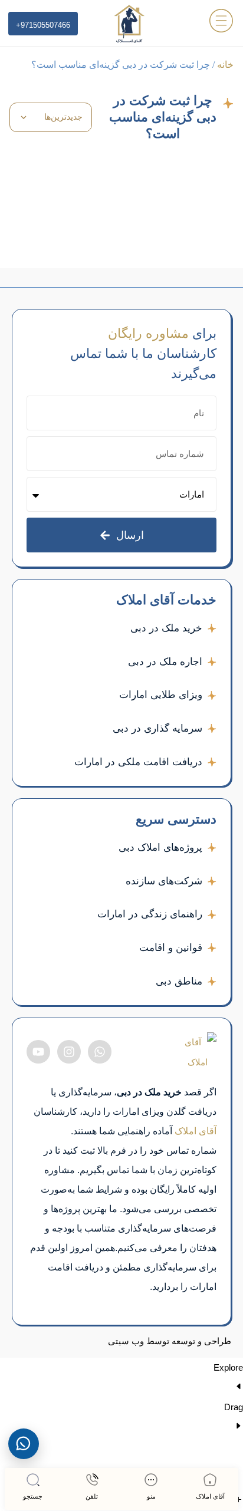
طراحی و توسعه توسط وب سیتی (169, 1341)
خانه (225, 65)
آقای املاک (210, 1496)
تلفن (92, 1496)
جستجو (32, 1496)
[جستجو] (33, 1480)
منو (151, 1496)
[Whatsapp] (99, 1052)
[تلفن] (92, 1480)
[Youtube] (38, 1052)
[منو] (151, 1480)
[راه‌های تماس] (23, 1443)
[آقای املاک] (210, 1480)
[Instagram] (69, 1052)
